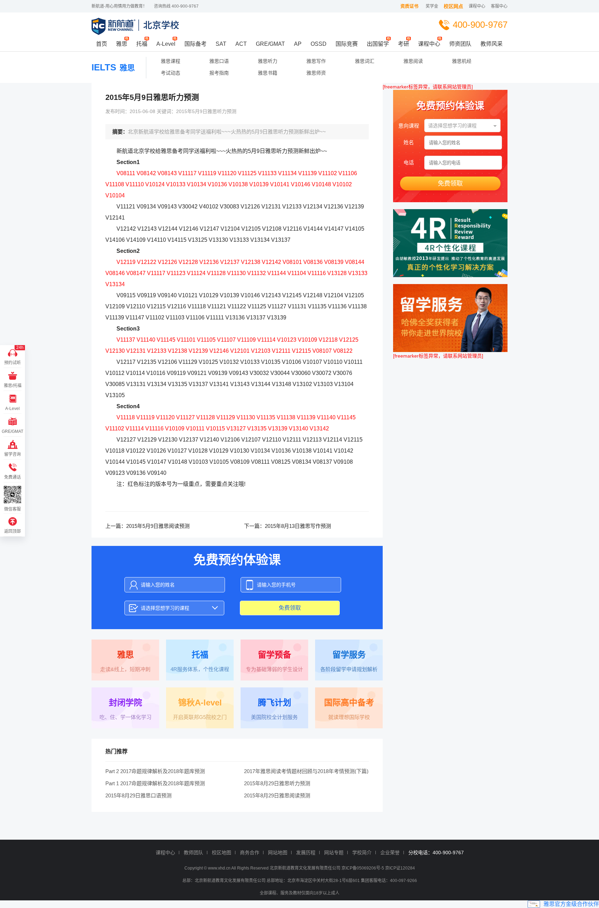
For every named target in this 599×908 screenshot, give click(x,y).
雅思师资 (316, 72)
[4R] (450, 243)
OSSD (319, 44)
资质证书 (409, 6)
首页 (101, 44)
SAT (221, 44)
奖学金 (432, 6)
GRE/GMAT (270, 44)
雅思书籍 (267, 72)
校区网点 (453, 6)
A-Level (165, 44)
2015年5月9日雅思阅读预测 (158, 526)
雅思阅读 (413, 61)
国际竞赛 (347, 44)
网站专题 (334, 852)
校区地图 (221, 852)
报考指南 (219, 72)
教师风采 (491, 44)
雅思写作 (316, 61)
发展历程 (305, 852)
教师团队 (193, 852)
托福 (141, 44)
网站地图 (277, 852)
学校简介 (362, 852)
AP (298, 44)
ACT (241, 44)
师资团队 (460, 44)
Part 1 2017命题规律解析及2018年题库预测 (155, 783)
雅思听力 (267, 61)
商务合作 (249, 852)
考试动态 (170, 72)
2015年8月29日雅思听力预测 (277, 783)
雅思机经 (461, 61)
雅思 (121, 44)
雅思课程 (170, 61)
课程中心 (477, 6)
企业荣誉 (390, 852)
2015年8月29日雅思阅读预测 (277, 795)
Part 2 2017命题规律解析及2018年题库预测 (155, 771)
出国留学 (378, 44)
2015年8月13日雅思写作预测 (298, 526)
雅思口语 (219, 61)
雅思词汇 (364, 61)
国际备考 (195, 44)
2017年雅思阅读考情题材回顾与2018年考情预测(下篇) (306, 771)
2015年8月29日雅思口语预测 (138, 795)
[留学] (450, 318)
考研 (403, 44)
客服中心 (499, 6)
